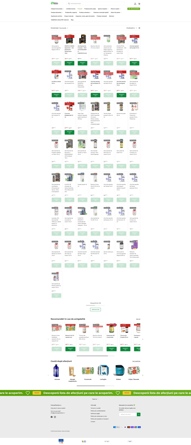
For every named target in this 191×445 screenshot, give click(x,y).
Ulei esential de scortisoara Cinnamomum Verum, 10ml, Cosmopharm (56, 188)
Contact (93, 421)
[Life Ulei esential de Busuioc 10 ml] (108, 211)
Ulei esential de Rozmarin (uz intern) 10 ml (108, 152)
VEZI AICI (24, 393)
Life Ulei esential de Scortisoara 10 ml (95, 83)
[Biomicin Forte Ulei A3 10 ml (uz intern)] (95, 177)
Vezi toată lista (136, 361)
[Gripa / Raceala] (133, 370)
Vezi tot (138, 319)
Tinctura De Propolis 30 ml (124, 336)
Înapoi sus (94, 399)
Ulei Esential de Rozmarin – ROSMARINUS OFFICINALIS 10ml (69, 154)
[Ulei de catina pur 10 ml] (108, 244)
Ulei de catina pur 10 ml (108, 252)
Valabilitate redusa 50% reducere (60, 20)
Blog (72, 20)
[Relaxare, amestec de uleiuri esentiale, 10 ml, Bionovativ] (134, 244)
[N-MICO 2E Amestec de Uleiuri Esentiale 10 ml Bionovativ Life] (69, 177)
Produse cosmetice (84, 12)
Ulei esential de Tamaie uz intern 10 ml (82, 152)
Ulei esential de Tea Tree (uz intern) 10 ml (69, 253)
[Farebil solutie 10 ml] (82, 177)
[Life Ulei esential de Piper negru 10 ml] (82, 244)
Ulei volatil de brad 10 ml (120, 151)
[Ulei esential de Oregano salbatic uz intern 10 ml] (56, 143)
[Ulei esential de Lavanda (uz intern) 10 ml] (69, 211)
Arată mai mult (95, 309)
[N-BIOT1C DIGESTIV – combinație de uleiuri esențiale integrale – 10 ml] (82, 211)
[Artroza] (57, 370)
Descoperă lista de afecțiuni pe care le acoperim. (66, 393)
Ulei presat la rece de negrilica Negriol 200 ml (121, 253)
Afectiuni (111, 16)
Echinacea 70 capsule (137, 336)
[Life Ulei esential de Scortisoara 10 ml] (95, 74)
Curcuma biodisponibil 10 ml (69, 115)
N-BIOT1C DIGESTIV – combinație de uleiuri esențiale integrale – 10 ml (82, 221)
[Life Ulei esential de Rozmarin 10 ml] (121, 211)
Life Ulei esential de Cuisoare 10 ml (56, 115)
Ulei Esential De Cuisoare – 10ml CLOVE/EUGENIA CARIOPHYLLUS (82, 49)
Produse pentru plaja (90, 8)
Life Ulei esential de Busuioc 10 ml (108, 219)
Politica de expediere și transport (100, 419)
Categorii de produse (56, 8)
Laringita (103, 379)
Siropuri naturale (68, 16)
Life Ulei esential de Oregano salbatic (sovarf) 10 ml (121, 187)
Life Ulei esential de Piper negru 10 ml (82, 253)
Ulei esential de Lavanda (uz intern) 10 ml (69, 219)
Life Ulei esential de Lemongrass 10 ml (121, 83)
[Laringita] (103, 370)
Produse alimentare (56, 12)
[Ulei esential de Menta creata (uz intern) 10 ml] (56, 276)
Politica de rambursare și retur (99, 416)
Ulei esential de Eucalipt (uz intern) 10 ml (134, 83)
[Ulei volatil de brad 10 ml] (121, 143)
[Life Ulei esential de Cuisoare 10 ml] (56, 106)
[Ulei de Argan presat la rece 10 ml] (108, 106)
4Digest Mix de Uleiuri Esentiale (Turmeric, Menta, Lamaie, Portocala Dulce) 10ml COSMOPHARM (95, 119)
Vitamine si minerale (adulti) (101, 12)
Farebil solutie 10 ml (82, 185)
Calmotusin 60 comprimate (110, 336)
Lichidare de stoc (70, 8)
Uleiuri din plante (115, 12)
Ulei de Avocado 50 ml (121, 114)
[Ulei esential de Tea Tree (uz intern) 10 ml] (69, 244)
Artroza (57, 379)
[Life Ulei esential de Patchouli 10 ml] (95, 244)
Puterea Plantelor (57, 431)
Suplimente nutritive (56, 16)
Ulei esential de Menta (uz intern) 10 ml (56, 253)
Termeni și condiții (95, 408)
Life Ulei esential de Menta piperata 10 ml (134, 186)
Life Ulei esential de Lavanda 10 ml (69, 82)
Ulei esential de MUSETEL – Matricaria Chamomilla (82, 84)
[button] (139, 3)
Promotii (80, 8)
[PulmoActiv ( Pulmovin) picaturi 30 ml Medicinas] (134, 106)
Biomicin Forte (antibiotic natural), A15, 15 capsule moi (56, 338)
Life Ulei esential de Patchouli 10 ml (95, 253)
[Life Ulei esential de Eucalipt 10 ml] (134, 39)
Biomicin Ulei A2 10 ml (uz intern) (95, 47)
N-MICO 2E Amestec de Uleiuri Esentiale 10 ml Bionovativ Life (69, 188)
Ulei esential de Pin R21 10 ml (95, 219)
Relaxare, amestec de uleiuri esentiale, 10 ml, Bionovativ (134, 254)
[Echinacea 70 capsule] (139, 328)
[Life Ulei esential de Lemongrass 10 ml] (121, 74)
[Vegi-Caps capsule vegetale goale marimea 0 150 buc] (82, 106)
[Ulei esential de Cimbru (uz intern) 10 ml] (134, 211)
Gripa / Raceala (134, 379)
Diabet (118, 379)
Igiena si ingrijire (102, 8)
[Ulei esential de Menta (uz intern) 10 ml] (56, 244)
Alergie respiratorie (72, 380)
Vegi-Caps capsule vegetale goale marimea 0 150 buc (82, 116)
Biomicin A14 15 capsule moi (69, 336)
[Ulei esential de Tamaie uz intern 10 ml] (82, 143)
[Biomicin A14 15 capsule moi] (70, 328)
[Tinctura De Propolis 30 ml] (125, 328)
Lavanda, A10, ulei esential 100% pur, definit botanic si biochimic (56, 221)
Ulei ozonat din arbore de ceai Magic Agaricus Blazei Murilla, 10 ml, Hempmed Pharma (108, 50)
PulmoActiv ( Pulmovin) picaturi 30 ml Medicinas (133, 116)
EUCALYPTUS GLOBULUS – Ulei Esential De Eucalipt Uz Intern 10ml (121, 49)
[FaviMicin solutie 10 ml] (56, 74)
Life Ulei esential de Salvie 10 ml (108, 82)
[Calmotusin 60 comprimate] (112, 328)
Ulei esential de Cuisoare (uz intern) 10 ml (134, 152)
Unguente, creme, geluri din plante (85, 16)
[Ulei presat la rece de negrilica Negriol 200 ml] (121, 244)
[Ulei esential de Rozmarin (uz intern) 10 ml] (108, 143)
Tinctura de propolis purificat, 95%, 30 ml (84, 337)
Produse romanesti (102, 16)
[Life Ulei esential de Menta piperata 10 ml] (134, 177)
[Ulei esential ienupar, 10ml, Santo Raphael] (95, 143)
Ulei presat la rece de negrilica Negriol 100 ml (56, 47)
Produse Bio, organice (71, 12)
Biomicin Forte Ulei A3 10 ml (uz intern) (95, 186)
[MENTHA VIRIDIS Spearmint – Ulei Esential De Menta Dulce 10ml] (69, 39)
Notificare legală (95, 413)
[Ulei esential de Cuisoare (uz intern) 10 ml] (134, 143)
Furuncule (87, 379)
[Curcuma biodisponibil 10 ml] (69, 106)
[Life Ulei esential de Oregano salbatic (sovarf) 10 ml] (121, 177)
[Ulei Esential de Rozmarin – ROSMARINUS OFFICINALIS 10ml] (69, 143)
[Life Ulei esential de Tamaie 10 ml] (108, 177)
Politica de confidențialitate (98, 411)
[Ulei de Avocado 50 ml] (121, 106)
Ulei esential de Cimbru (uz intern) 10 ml (134, 219)
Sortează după (54, 28)
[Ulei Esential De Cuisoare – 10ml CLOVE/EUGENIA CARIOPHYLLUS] (82, 39)
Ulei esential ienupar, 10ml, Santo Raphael (94, 152)
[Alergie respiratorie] (72, 370)
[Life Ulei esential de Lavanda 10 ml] (69, 74)
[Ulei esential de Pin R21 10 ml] (95, 211)
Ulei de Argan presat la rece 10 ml (108, 115)
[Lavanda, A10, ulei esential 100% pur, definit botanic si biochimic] (56, 211)
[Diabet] (118, 370)
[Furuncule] (87, 370)
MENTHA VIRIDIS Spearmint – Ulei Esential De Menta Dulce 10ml (69, 49)
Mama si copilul (115, 8)
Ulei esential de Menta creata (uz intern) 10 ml (56, 285)
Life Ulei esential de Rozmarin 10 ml (121, 219)
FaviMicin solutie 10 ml (56, 82)
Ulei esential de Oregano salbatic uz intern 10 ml (56, 152)
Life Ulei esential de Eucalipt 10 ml (134, 47)
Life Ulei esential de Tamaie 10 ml (108, 185)
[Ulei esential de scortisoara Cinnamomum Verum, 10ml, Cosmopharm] (56, 177)
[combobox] (95, 3)
